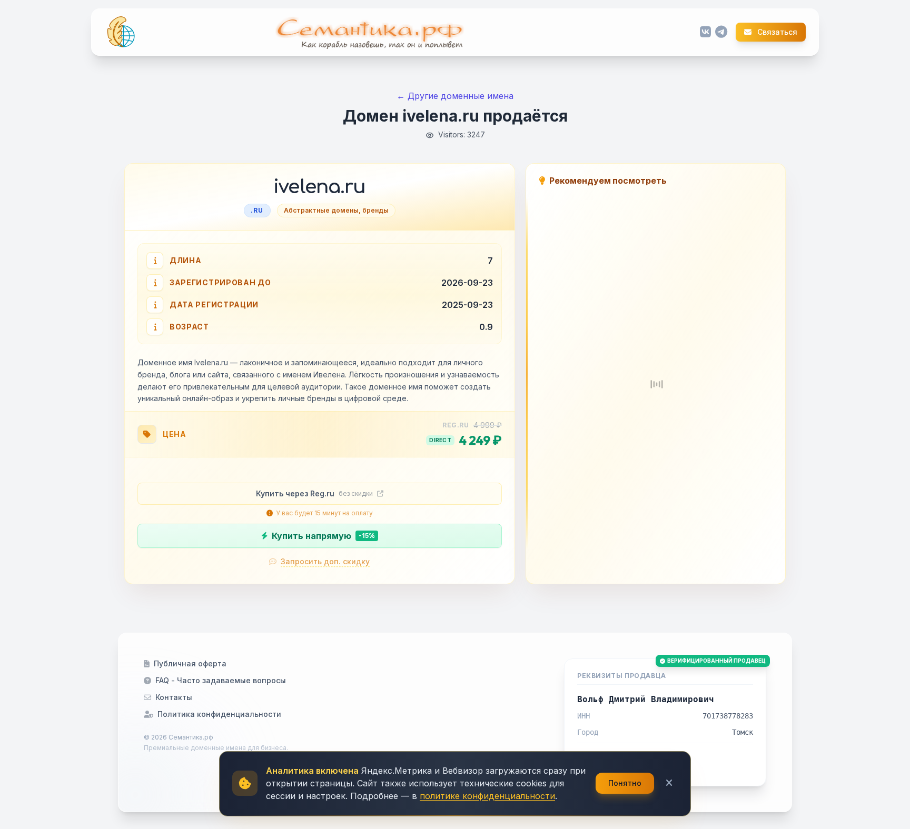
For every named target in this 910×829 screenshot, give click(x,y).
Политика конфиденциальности (219, 714)
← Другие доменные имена (455, 96)
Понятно (624, 782)
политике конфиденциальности (487, 796)
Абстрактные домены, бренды (336, 210)
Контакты (173, 697)
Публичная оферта (190, 663)
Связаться (776, 32)
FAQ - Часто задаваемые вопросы (220, 680)
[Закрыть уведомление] (669, 783)
